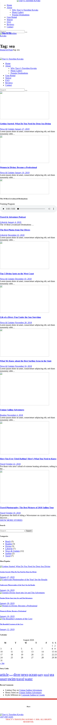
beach (11, 675)
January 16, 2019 (22, 172)
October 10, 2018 (13, 513)
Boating (3, 415)
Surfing (8, 553)
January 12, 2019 (7, 629)
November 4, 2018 (15, 415)
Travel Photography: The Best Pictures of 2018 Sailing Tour (27, 507)
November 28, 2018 (23, 322)
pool (46, 674)
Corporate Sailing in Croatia (33, 695)
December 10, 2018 (23, 279)
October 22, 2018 (13, 464)
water (29, 679)
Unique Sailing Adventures (12, 410)
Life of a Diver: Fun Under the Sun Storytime (20, 317)
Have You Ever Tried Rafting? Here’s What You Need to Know (28, 459)
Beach (8, 541)
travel (20, 679)
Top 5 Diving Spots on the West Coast (17, 273)
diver (17, 674)
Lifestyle (3, 222)
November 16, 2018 (23, 366)
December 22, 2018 (16, 235)
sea (52, 674)
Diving (8, 546)
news (24, 674)
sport (3, 679)
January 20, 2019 (7, 603)
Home (2, 50)
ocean (33, 674)
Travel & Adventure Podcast (13, 217)
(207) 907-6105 (6, 717)
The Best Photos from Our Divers (15, 230)
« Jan (2, 663)
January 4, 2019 (14, 222)
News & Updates (7, 129)
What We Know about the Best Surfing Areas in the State (25, 361)
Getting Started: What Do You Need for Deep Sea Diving (25, 124)
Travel (2, 464)
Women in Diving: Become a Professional (18, 167)
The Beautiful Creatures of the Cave (11, 624)
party (40, 674)
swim (11, 679)
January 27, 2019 (22, 129)
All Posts (9, 50)
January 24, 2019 (7, 590)
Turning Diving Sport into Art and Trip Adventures (16, 598)
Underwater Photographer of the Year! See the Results (17, 585)
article (4, 674)
